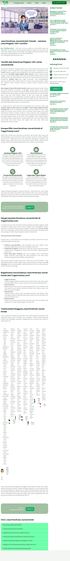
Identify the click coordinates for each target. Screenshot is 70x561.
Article (44, 3)
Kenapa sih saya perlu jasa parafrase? (13, 529)
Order (36, 3)
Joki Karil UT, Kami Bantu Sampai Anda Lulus (58, 101)
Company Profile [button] (19, 3)
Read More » (53, 15)
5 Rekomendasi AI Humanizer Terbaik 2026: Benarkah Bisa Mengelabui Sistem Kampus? (59, 119)
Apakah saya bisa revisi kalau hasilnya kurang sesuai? (17, 548)
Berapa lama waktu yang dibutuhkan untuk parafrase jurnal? (18, 536)
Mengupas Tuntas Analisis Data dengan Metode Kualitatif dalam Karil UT (58, 13)
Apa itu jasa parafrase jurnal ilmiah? (12, 525)
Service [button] (29, 3)
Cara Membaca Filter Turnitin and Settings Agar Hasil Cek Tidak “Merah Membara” (59, 110)
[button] (24, 525)
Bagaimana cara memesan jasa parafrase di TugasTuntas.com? (19, 544)
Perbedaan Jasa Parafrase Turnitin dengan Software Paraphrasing (58, 31)
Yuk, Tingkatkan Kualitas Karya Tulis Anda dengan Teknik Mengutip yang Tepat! (59, 22)
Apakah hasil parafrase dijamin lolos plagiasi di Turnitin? (17, 540)
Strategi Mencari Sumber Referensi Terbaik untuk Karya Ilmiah (59, 51)
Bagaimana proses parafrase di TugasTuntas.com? (16, 532)
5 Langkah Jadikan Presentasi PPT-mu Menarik (59, 94)
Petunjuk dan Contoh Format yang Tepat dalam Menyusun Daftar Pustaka (59, 128)
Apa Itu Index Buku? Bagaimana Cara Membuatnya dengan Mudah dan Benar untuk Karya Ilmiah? (59, 40)
